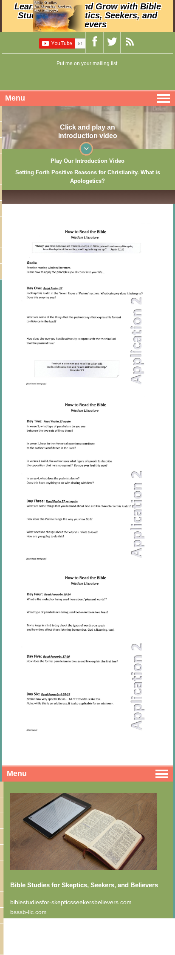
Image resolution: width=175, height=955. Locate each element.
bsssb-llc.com (28, 912)
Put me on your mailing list (86, 63)
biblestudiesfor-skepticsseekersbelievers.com (71, 902)
